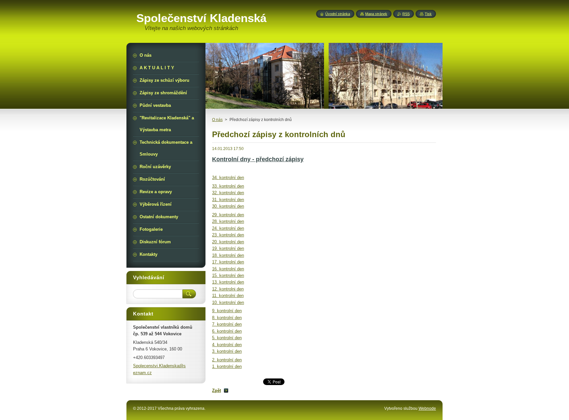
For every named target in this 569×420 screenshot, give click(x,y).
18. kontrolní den (228, 255)
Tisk (428, 14)
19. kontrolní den (228, 248)
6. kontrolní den (227, 331)
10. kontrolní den (228, 302)
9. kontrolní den (227, 310)
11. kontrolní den (228, 295)
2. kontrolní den (227, 359)
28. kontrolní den (228, 221)
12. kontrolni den (228, 288)
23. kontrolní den (228, 234)
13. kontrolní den (228, 282)
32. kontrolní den (228, 192)
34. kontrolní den (228, 177)
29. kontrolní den (228, 214)
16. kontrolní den (228, 268)
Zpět (216, 390)
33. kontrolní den (228, 186)
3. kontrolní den (227, 351)
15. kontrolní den (228, 275)
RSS (406, 14)
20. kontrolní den (228, 241)
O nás (217, 120)
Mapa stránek (376, 14)
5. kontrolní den (227, 337)
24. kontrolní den (228, 228)
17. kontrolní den (228, 261)
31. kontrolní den (228, 199)
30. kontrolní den (228, 206)
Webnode (427, 408)
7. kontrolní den (227, 324)
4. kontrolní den (227, 344)
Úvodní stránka (337, 14)
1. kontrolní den (227, 366)
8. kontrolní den (227, 317)
